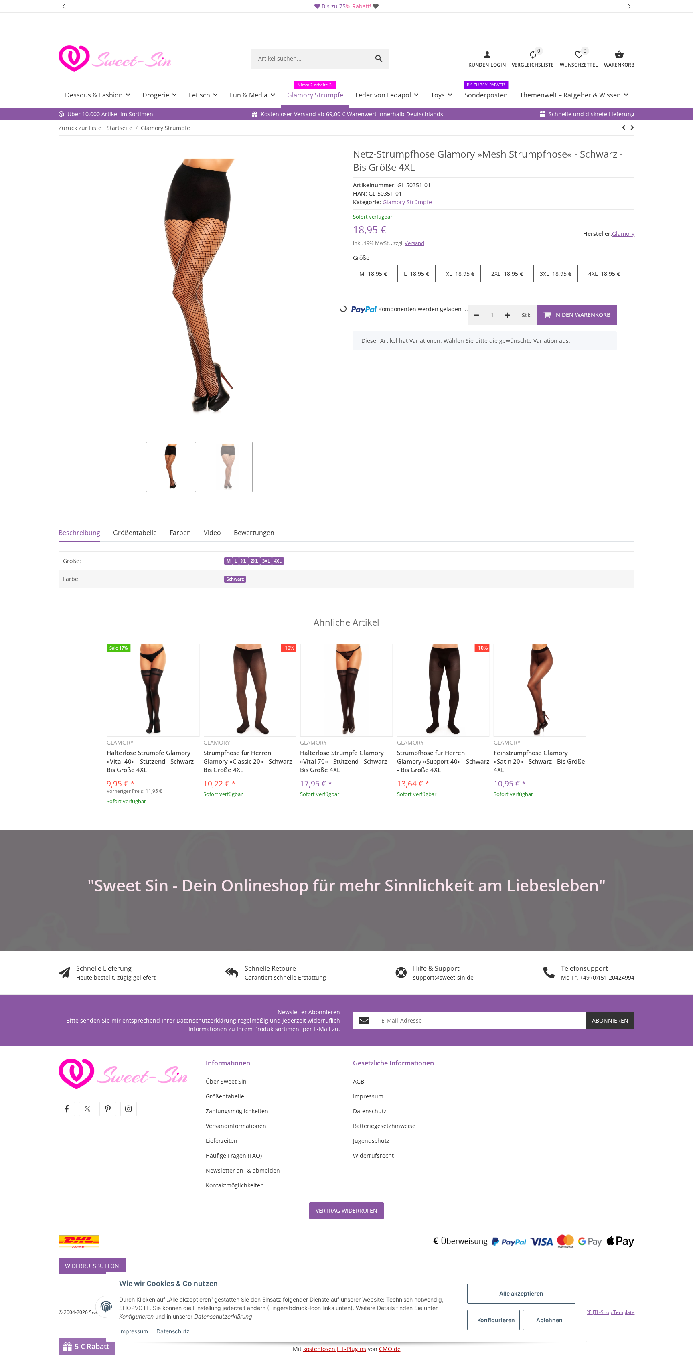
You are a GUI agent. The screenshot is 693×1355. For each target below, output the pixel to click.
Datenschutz (173, 1331)
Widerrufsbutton (92, 1266)
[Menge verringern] (476, 315)
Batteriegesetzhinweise (384, 1126)
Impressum (133, 1331)
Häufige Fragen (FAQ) (234, 1155)
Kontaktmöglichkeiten (235, 1185)
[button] (64, 6)
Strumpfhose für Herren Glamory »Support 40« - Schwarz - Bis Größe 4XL (443, 761)
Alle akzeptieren (521, 1293)
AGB (358, 1081)
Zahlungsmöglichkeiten (237, 1111)
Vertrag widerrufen (346, 1210)
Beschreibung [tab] (79, 532)
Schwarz (235, 579)
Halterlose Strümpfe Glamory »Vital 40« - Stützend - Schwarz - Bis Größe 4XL (152, 761)
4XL (604, 273)
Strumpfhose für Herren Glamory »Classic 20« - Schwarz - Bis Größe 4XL (249, 761)
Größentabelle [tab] (135, 532)
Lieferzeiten (221, 1140)
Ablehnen (549, 1320)
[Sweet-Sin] (123, 1073)
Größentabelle (225, 1096)
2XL (507, 273)
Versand (414, 243)
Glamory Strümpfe (407, 202)
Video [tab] (212, 532)
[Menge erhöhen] (507, 315)
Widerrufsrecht (373, 1155)
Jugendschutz (371, 1140)
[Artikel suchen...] (379, 59)
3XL (555, 273)
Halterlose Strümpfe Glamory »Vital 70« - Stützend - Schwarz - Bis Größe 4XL (345, 761)
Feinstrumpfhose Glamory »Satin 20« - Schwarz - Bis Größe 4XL (539, 761)
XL (460, 273)
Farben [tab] (180, 532)
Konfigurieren (496, 1320)
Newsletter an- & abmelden (243, 1170)
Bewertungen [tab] (254, 532)
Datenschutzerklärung (206, 1020)
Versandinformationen (236, 1126)
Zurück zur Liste (80, 128)
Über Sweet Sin (226, 1081)
